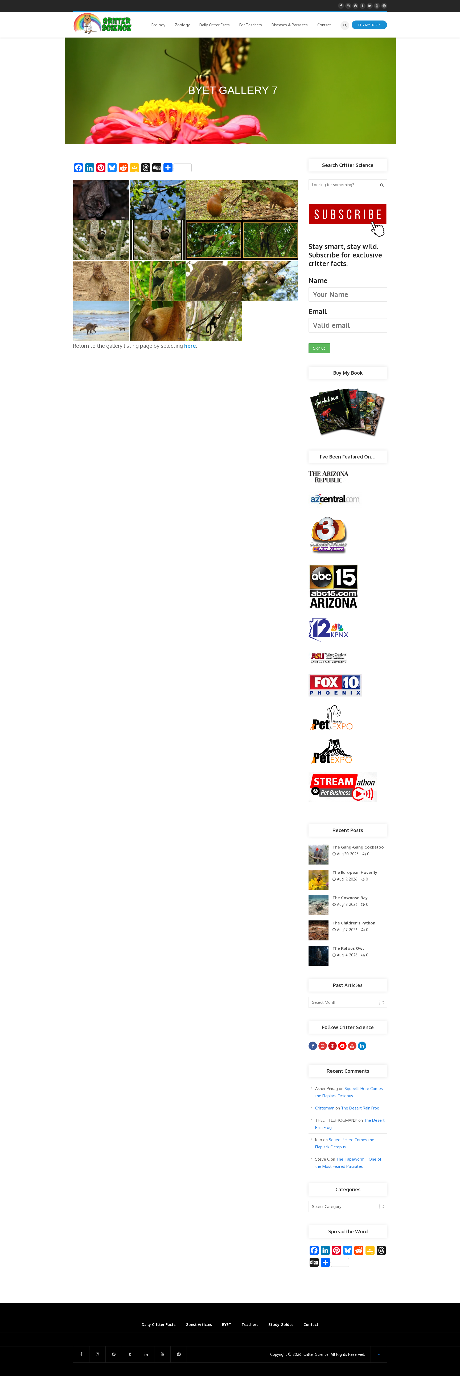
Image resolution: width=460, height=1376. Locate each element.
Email (318, 311)
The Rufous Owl (348, 948)
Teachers (249, 1324)
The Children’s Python (353, 922)
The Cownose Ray (350, 897)
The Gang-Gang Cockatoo (358, 847)
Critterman (324, 1108)
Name (318, 280)
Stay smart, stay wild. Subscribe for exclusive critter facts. (345, 279)
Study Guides (280, 1324)
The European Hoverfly (354, 872)
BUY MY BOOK (369, 25)
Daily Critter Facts (158, 1324)
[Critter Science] (102, 23)
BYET (226, 1324)
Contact (310, 1324)
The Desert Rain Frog (360, 1108)
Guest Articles (199, 1324)
